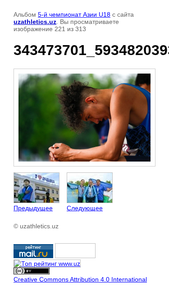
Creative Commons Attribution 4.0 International (80, 279)
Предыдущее (33, 208)
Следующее (85, 208)
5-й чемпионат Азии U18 (74, 14)
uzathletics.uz (35, 21)
